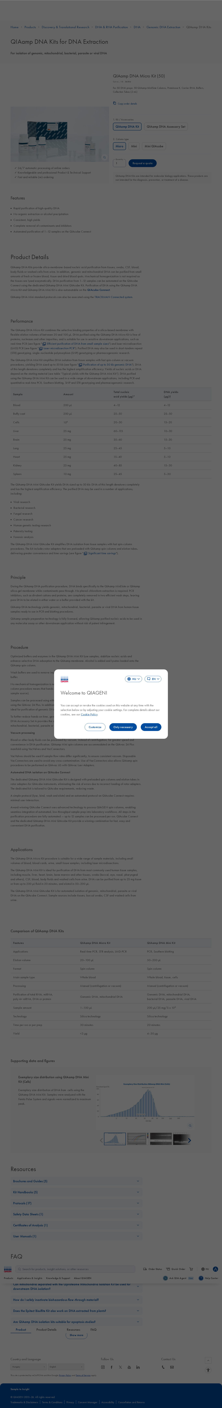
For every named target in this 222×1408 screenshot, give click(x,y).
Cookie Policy (89, 714)
